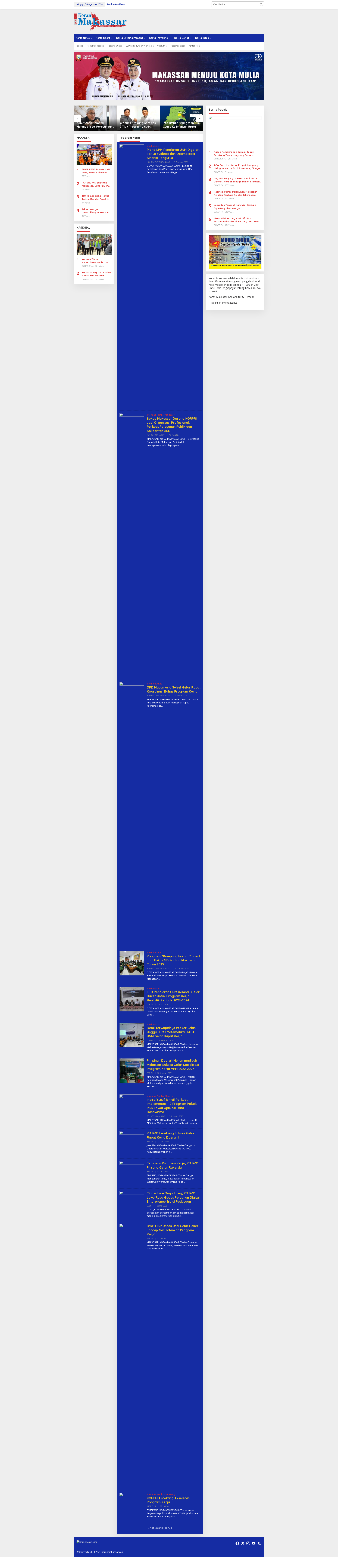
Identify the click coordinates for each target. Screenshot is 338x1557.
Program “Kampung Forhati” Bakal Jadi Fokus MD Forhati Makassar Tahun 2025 (173, 960)
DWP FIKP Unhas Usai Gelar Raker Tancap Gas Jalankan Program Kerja (172, 1230)
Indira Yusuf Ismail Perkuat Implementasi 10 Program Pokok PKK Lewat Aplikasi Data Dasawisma (172, 1106)
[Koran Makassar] (100, 21)
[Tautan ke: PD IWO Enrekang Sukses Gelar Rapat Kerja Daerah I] (132, 1143)
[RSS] (259, 1543)
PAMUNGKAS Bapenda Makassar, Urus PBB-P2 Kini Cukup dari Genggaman (95, 184)
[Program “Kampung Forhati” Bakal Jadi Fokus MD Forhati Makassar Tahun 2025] (159, 978)
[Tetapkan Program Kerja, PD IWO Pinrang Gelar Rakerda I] (184, 1181)
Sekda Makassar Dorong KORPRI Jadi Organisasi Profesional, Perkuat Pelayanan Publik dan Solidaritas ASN (172, 425)
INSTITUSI (151, 1506)
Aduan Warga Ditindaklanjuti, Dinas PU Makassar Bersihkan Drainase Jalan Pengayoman (96, 211)
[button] (261, 4)
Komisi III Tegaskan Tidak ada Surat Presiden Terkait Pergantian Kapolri (96, 274)
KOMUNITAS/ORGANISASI (158, 162)
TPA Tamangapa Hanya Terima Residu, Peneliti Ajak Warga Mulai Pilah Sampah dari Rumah (95, 198)
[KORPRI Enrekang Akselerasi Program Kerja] (176, 1516)
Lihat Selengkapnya (160, 1527)
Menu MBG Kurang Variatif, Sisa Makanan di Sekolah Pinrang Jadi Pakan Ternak (237, 220)
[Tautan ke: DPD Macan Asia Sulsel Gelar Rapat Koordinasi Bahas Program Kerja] (132, 813)
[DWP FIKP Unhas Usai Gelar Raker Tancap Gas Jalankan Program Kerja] (164, 1248)
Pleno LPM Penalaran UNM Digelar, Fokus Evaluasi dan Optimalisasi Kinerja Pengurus (173, 154)
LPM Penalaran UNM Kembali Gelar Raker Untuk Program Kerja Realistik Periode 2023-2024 (173, 996)
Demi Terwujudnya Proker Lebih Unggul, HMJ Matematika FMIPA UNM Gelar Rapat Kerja (171, 1032)
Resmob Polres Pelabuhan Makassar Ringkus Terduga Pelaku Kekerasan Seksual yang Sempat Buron (235, 193)
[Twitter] (242, 1543)
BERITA (150, 1004)
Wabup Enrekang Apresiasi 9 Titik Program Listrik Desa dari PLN (95, 125)
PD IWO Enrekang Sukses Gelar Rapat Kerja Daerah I (171, 1135)
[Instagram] (248, 1543)
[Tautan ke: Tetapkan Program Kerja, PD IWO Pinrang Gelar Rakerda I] (132, 1173)
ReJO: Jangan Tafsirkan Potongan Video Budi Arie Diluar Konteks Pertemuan (181, 125)
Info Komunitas (154, 683)
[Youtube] (253, 1543)
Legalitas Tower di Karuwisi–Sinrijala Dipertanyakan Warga (235, 206)
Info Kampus (153, 146)
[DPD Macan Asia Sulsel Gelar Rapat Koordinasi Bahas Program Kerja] (162, 705)
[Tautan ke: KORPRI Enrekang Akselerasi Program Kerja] (132, 1504)
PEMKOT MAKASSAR (156, 435)
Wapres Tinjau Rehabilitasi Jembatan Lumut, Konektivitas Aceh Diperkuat (96, 261)
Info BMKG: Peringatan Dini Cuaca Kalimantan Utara (138, 124)
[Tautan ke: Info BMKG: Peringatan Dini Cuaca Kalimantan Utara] (138, 118)
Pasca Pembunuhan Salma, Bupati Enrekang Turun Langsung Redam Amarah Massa (234, 153)
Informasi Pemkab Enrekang (161, 1494)
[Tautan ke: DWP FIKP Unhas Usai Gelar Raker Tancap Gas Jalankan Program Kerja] (132, 1355)
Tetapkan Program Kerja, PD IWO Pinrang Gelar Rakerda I (172, 1165)
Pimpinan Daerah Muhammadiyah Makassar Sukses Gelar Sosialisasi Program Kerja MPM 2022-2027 (173, 1064)
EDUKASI (151, 1040)
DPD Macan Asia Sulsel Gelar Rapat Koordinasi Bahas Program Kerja (174, 689)
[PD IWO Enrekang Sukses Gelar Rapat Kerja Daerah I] (171, 1151)
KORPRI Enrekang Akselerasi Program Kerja (168, 1500)
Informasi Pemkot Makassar (160, 414)
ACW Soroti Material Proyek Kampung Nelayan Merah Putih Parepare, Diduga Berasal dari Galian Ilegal (237, 167)
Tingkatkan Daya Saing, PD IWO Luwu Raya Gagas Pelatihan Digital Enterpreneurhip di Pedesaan (173, 1197)
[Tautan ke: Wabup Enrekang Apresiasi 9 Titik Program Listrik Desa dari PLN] (95, 118)
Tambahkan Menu (116, 4)
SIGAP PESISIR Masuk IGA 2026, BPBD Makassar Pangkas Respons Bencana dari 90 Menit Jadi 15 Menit (96, 171)
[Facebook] (237, 1543)
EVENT (150, 1206)
